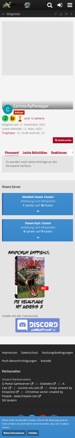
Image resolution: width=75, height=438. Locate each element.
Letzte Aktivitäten (35, 152)
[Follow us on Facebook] (71, 14)
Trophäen (8, 133)
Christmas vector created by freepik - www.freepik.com (32, 394)
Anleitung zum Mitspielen (38, 201)
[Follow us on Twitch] (55, 14)
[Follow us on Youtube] (61, 14)
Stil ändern (9, 400)
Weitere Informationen (14, 433)
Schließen (32, 433)
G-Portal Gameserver (16, 384)
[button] (70, 5)
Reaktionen (59, 152)
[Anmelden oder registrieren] (60, 5)
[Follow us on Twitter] (66, 14)
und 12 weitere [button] (34, 118)
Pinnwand (12, 152)
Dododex (46, 384)
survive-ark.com (28, 388)
